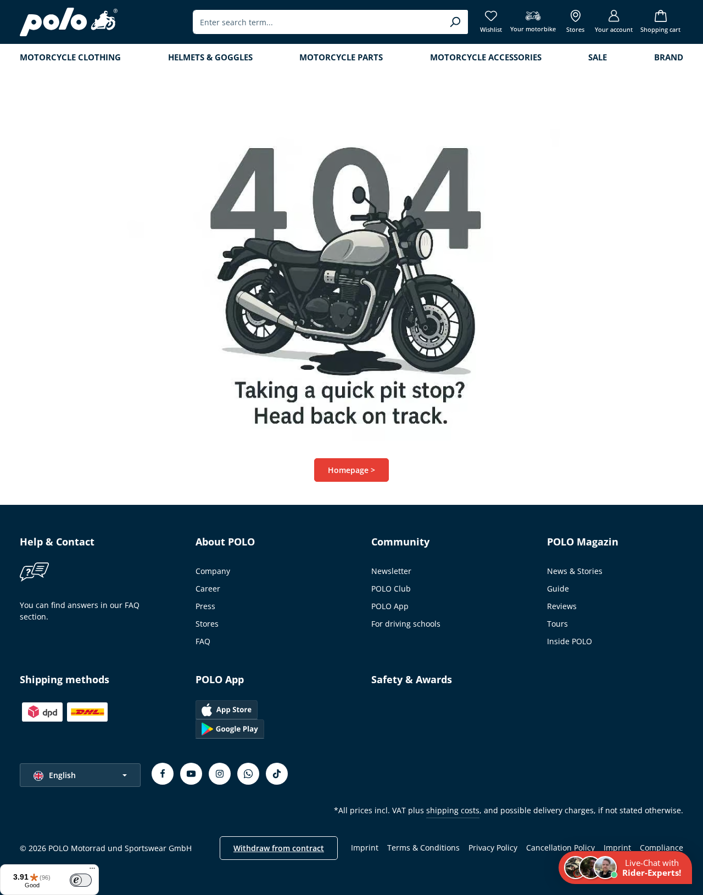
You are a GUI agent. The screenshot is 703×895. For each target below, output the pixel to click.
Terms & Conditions (423, 847)
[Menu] (92, 870)
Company (213, 571)
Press (205, 606)
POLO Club (391, 588)
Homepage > (351, 470)
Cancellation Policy (560, 847)
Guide (558, 588)
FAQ (203, 641)
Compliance (661, 847)
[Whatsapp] (248, 774)
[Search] (455, 22)
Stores (207, 623)
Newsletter (391, 571)
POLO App (390, 606)
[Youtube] (191, 774)
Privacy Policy (492, 847)
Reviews (562, 606)
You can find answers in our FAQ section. (80, 611)
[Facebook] (163, 774)
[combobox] (318, 22)
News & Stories (574, 571)
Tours (557, 623)
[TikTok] (277, 774)
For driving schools (405, 623)
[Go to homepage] (69, 22)
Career (208, 588)
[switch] (81, 880)
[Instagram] (220, 774)
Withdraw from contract (278, 848)
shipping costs (452, 810)
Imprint (364, 847)
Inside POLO (569, 641)
